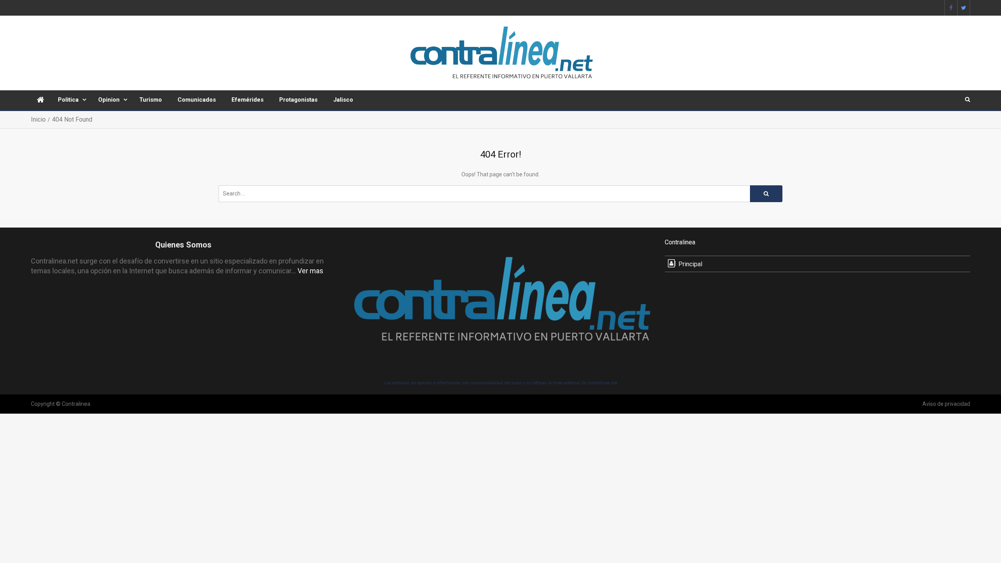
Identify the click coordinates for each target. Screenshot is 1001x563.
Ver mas (310, 271)
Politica (68, 99)
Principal (690, 264)
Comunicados (197, 99)
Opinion (109, 99)
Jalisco (343, 99)
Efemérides (247, 99)
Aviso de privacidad (946, 404)
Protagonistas (298, 99)
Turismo (150, 99)
